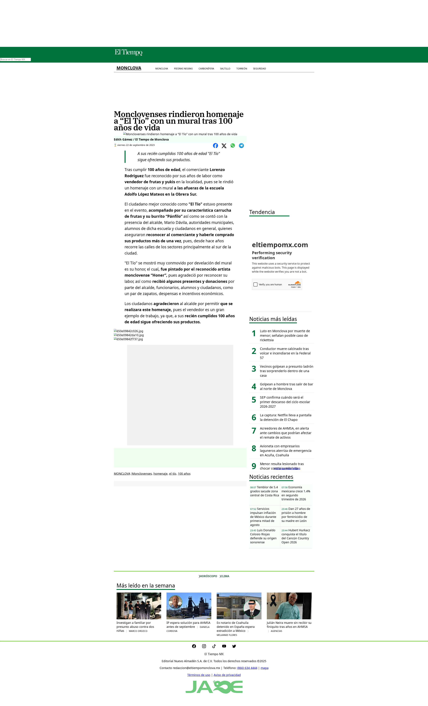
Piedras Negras (183, 68)
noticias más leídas (287, 468)
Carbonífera (206, 68)
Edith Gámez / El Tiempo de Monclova (141, 139)
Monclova (161, 68)
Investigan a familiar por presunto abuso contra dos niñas (135, 627)
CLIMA (225, 576)
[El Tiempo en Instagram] (206, 647)
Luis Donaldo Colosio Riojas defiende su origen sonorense (263, 536)
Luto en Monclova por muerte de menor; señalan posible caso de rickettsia (285, 335)
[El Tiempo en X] (234, 647)
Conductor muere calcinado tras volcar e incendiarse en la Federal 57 (285, 353)
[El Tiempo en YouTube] (226, 647)
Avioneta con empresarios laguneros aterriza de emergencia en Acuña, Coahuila (285, 450)
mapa (265, 668)
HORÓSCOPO (208, 576)
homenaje (160, 474)
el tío (172, 474)
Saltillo (225, 68)
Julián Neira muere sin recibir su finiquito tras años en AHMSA (289, 627)
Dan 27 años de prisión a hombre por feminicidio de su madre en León (296, 515)
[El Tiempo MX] (128, 55)
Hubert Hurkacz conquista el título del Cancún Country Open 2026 (296, 536)
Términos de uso (198, 675)
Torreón (241, 68)
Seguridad (259, 68)
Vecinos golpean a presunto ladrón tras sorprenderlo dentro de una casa (286, 371)
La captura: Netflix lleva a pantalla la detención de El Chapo (285, 417)
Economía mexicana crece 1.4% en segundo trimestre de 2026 (296, 493)
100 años (184, 474)
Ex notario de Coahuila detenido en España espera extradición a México (236, 629)
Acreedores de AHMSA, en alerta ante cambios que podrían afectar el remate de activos (285, 433)
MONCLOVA (129, 68)
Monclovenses (142, 474)
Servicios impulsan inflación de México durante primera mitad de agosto (263, 517)
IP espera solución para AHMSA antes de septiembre (188, 627)
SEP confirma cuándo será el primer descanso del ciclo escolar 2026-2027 (285, 402)
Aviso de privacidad (227, 675)
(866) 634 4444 (247, 668)
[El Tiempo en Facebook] (196, 647)
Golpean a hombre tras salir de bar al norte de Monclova (286, 386)
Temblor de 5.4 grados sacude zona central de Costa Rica (264, 491)
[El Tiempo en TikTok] (216, 647)
